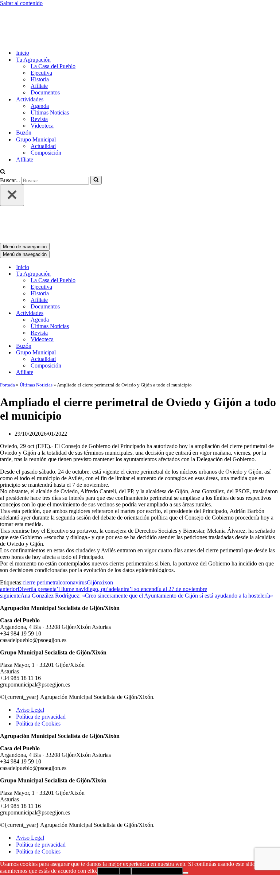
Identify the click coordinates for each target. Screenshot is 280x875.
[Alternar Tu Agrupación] (127, 213)
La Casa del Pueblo (53, 36)
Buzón (23, 102)
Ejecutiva (41, 42)
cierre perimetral (41, 522)
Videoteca (42, 95)
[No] (185, 812)
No (125, 810)
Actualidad (43, 116)
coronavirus (73, 522)
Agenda (40, 76)
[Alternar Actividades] (127, 253)
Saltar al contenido (21, 3)
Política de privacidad (41, 656)
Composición (46, 122)
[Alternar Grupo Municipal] (127, 292)
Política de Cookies (38, 663)
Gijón (93, 522)
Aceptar (108, 810)
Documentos (45, 62)
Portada (7, 324)
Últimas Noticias (50, 82)
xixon (106, 522)
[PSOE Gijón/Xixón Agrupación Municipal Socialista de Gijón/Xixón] (25, 10)
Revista (39, 89)
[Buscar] (2, 142)
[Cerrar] (12, 165)
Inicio (22, 22)
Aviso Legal (30, 649)
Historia (40, 49)
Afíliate (39, 55)
